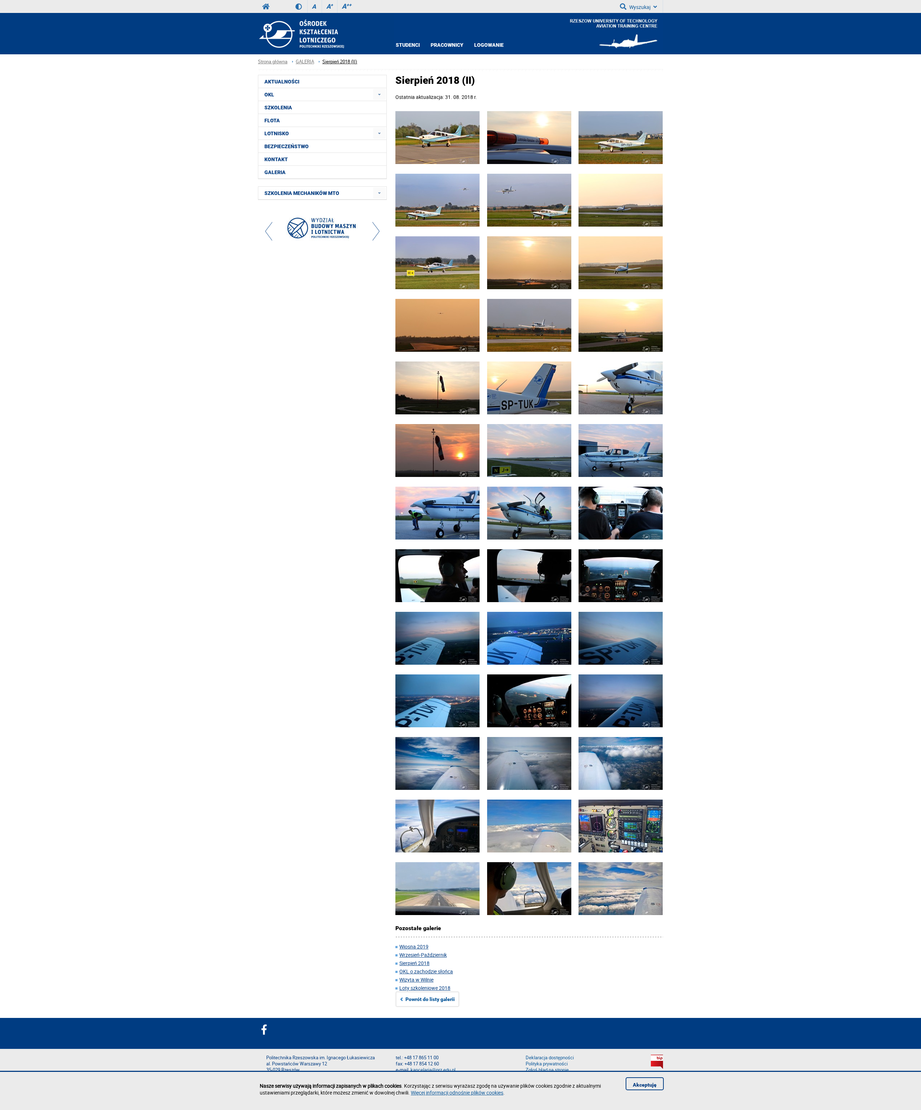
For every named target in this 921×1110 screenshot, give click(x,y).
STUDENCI (408, 45)
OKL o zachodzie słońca (426, 971)
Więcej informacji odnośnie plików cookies (457, 1092)
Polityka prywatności (547, 1064)
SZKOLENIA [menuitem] (278, 107)
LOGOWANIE (489, 45)
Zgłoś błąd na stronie (547, 1070)
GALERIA (305, 62)
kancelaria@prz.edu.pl (432, 1070)
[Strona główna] (301, 33)
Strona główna (272, 62)
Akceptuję (645, 1085)
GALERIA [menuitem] (275, 172)
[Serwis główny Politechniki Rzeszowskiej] (266, 6)
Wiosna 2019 (413, 946)
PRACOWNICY (447, 45)
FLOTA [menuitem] (272, 120)
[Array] (322, 230)
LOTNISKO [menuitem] (276, 133)
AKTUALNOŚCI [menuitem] (281, 82)
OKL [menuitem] (269, 94)
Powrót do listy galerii (430, 999)
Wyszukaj (639, 7)
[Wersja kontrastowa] (301, 6)
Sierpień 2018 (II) (339, 62)
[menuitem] (379, 94)
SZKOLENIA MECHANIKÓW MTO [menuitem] (301, 193)
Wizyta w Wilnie (416, 979)
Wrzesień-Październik (423, 954)
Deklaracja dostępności (550, 1058)
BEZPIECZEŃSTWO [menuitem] (286, 146)
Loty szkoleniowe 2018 (424, 987)
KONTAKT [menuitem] (276, 159)
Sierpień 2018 (414, 963)
